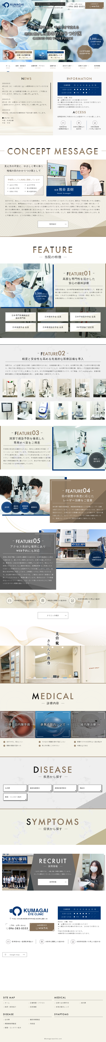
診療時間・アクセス (37, 1003)
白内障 (7, 788)
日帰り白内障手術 (62, 1003)
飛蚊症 (82, 788)
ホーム (7, 1003)
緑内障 (83, 1003)
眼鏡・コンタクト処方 (13, 797)
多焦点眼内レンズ (62, 1007)
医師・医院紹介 (10, 1007)
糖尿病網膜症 (35, 788)
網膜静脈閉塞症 (60, 788)
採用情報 (33, 1007)
